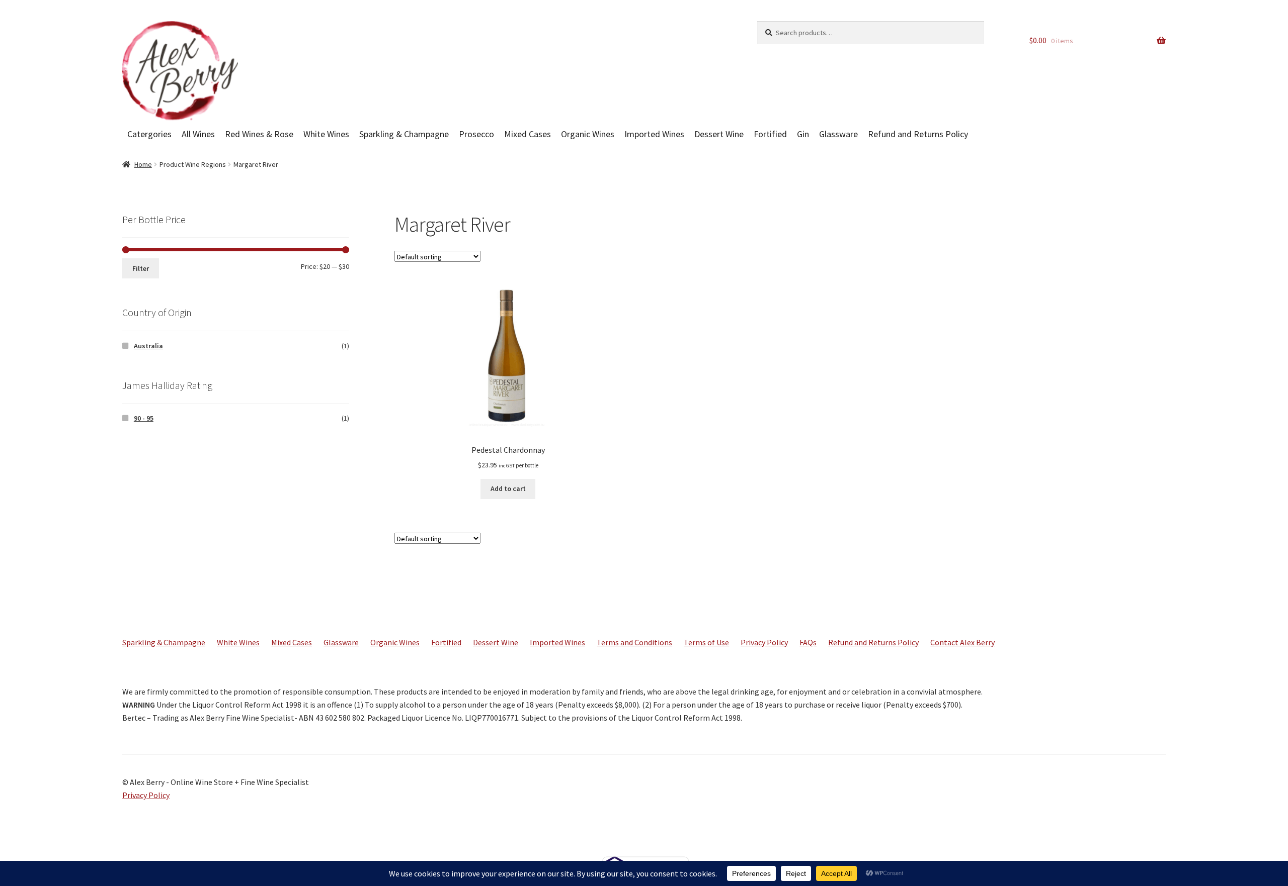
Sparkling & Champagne (404, 134)
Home (143, 164)
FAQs (808, 642)
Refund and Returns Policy (918, 134)
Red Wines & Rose (259, 134)
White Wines (326, 134)
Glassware (838, 134)
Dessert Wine (719, 134)
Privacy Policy (764, 642)
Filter (140, 268)
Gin (803, 134)
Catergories (149, 134)
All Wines (198, 134)
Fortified (770, 134)
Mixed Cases (527, 134)
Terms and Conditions (634, 642)
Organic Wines (587, 134)
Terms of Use (706, 642)
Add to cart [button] (508, 488)
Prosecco (476, 134)
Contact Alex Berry (962, 642)
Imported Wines (654, 134)
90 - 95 (143, 418)
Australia (148, 345)
